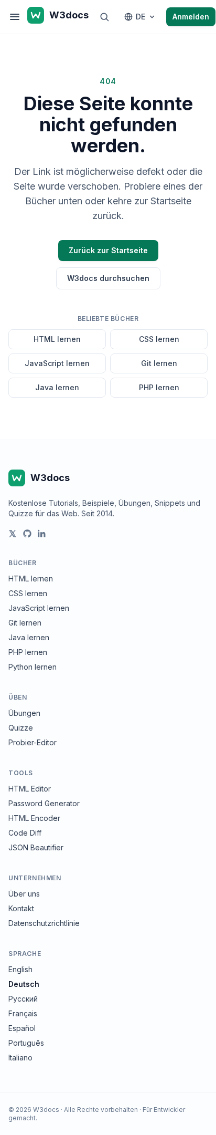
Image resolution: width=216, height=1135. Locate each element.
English (20, 969)
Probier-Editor (32, 742)
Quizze (20, 727)
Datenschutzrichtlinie (44, 923)
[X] (12, 533)
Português (26, 1042)
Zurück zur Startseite (108, 250)
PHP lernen (159, 387)
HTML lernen (57, 339)
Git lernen (159, 363)
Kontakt (21, 908)
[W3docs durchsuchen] (104, 16)
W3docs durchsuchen (108, 278)
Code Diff (24, 832)
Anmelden (190, 16)
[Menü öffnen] (14, 16)
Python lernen (32, 666)
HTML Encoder (34, 818)
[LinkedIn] (42, 533)
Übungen (24, 713)
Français (22, 1013)
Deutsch (23, 984)
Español (22, 1028)
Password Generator (44, 803)
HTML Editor (29, 788)
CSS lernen (159, 339)
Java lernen (57, 387)
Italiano (20, 1057)
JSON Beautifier (35, 847)
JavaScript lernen (57, 363)
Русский (23, 998)
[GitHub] (27, 533)
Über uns (24, 893)
